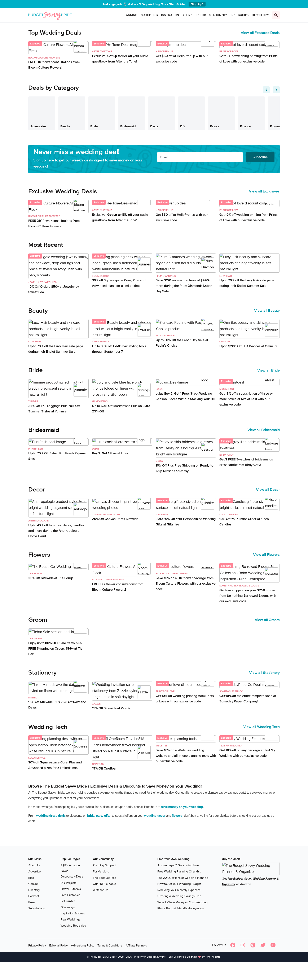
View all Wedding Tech (261, 726)
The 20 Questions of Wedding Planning (182, 878)
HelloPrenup (164, 51)
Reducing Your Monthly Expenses (179, 890)
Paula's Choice (165, 335)
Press (32, 902)
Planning (130, 15)
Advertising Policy (82, 945)
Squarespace (100, 276)
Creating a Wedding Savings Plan (179, 896)
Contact (33, 884)
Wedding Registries (73, 926)
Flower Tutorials (71, 889)
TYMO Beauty (100, 341)
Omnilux (224, 341)
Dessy (159, 461)
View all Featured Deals (260, 32)
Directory (260, 15)
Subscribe (260, 157)
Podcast (33, 896)
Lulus (159, 389)
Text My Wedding (230, 745)
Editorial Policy (58, 945)
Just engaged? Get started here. (178, 865)
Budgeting (149, 15)
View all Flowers (266, 554)
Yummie (33, 401)
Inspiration (170, 15)
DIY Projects (68, 883)
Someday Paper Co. (231, 691)
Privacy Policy (37, 945)
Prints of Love (228, 51)
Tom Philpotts (212, 957)
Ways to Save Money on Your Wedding (182, 902)
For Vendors (101, 872)
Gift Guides (239, 15)
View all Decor (268, 489)
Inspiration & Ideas (73, 913)
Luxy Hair (225, 276)
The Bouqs (35, 573)
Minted (33, 697)
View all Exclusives (264, 191)
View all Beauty (267, 310)
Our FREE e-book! (104, 884)
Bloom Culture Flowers (44, 57)
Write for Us (100, 890)
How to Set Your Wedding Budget (179, 884)
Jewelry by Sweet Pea (42, 282)
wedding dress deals (51, 815)
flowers (177, 815)
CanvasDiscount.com (106, 514)
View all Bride (268, 370)
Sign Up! (197, 4)
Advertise (34, 872)
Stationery (218, 15)
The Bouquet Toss (104, 878)
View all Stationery (264, 672)
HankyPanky (100, 401)
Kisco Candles (228, 514)
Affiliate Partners (136, 945)
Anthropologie (38, 520)
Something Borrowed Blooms (239, 585)
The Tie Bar (35, 638)
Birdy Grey (226, 454)
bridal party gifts (98, 815)
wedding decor (154, 815)
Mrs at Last (226, 389)
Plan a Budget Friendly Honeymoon (180, 908)
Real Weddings (70, 920)
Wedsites (161, 745)
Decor (200, 15)
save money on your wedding (182, 807)
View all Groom (267, 620)
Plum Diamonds (166, 276)
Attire (187, 15)
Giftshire (162, 514)
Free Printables (70, 895)
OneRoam (98, 764)
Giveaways (68, 907)
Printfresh (35, 448)
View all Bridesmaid (263, 430)
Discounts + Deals (72, 877)
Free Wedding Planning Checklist (179, 872)
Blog (31, 878)
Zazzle (96, 703)
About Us (34, 865)
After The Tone (102, 51)
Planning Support (104, 865)
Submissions (36, 908)
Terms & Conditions (109, 945)
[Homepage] (50, 15)
